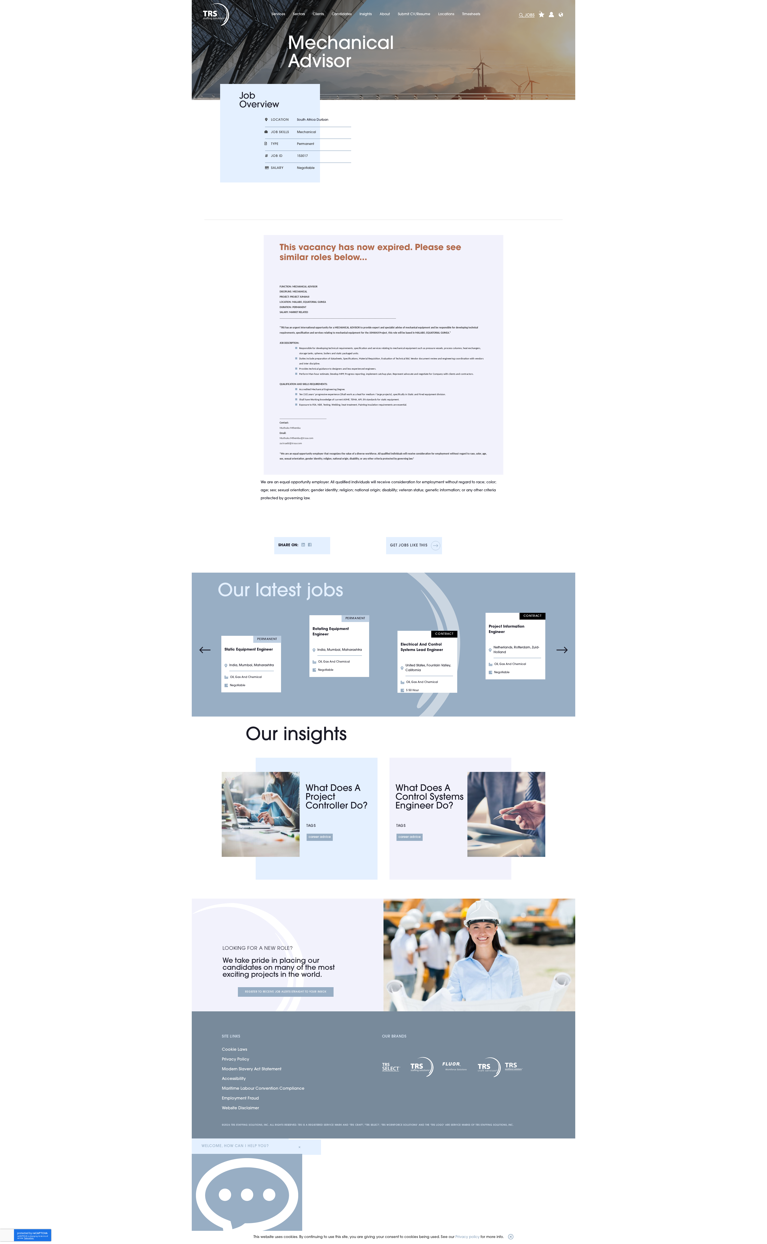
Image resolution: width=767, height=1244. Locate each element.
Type (274, 144)
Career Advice (320, 837)
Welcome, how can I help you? (235, 1146)
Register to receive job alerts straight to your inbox (285, 992)
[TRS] (215, 14)
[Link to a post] (261, 814)
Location (280, 120)
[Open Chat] (247, 1199)
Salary (277, 168)
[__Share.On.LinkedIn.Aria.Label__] (303, 545)
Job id (277, 156)
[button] (511, 1237)
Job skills (280, 132)
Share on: (288, 545)
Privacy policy (467, 1237)
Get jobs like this (408, 545)
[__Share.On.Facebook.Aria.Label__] (310, 545)
